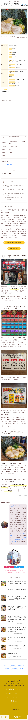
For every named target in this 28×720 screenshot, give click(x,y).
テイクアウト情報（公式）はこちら (14, 242)
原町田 (13, 665)
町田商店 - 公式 (8, 164)
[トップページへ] (14, 1)
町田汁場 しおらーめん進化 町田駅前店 (17, 638)
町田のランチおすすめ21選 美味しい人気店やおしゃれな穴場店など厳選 (17, 582)
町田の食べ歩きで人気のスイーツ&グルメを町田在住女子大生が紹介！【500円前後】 (17, 608)
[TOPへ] (13, 681)
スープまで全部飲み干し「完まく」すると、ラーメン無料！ (14, 198)
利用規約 (14, 701)
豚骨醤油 (15, 668)
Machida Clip (16, 709)
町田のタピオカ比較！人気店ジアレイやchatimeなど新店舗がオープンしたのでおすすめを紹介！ (17, 598)
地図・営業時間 (7, 40)
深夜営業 (7, 668)
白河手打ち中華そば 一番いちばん (16, 645)
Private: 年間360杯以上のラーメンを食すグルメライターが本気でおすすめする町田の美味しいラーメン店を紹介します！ (17, 618)
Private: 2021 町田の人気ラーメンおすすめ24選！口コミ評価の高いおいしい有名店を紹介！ (17, 629)
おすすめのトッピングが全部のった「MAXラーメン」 (14, 194)
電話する (19, 717)
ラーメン (6, 665)
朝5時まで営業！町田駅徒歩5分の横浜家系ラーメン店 (14, 186)
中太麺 (21, 668)
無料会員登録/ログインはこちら (14, 689)
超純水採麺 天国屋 (12, 653)
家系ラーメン (21, 665)
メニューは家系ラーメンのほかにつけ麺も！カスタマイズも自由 (14, 190)
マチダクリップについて (14, 693)
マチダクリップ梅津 (15, 506)
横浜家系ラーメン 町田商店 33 (11, 5)
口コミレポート (21, 40)
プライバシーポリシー (14, 697)
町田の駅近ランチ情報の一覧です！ (17, 589)
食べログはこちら (14, 248)
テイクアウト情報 (8, 182)
